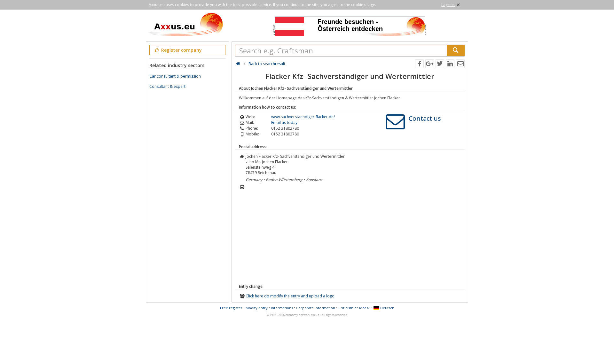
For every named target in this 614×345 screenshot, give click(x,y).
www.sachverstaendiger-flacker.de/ (303, 116)
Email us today (284, 122)
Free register (231, 307)
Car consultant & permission (175, 76)
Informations (282, 307)
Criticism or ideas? (353, 307)
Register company (181, 50)
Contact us (425, 118)
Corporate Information (315, 307)
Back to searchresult (266, 63)
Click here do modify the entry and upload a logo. (290, 296)
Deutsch (386, 307)
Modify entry (257, 307)
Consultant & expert (167, 86)
